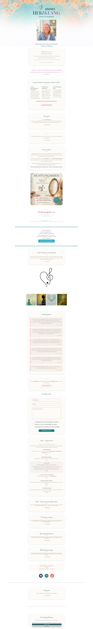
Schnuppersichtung (54, 381)
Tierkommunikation (44, 474)
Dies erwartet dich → (46, 220)
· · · (46, 124)
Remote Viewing (56, 451)
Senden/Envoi (46, 430)
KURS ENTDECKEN (46, 241)
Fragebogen (36, 381)
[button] (41, 576)
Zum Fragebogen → (46, 385)
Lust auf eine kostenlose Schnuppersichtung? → (46, 62)
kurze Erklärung (53, 476)
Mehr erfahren (58, 622)
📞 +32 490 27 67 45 (51, 566)
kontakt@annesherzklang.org (43, 566)
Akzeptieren (47, 624)
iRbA (51, 451)
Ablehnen (47, 626)
